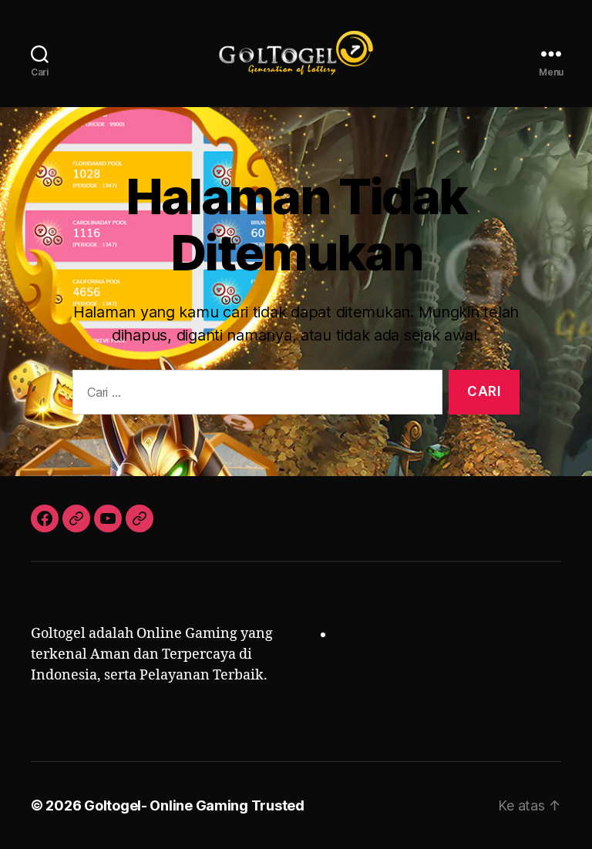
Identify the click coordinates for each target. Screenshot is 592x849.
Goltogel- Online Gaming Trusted (194, 805)
